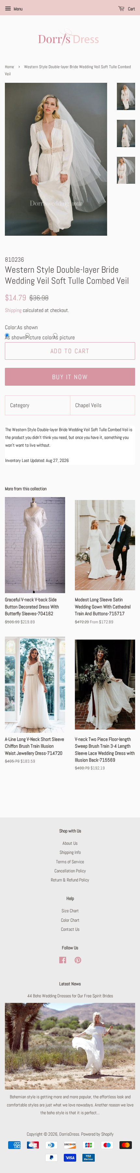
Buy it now (70, 377)
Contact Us (70, 929)
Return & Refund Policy (70, 880)
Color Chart (70, 920)
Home (9, 66)
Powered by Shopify (97, 1134)
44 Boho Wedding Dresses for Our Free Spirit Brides (70, 996)
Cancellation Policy (70, 871)
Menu (17, 9)
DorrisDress (69, 1134)
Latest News (70, 984)
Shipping (13, 310)
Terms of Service (70, 862)
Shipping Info (70, 852)
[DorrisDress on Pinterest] (77, 961)
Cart (131, 9)
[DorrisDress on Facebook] (62, 961)
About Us (70, 843)
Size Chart (70, 911)
